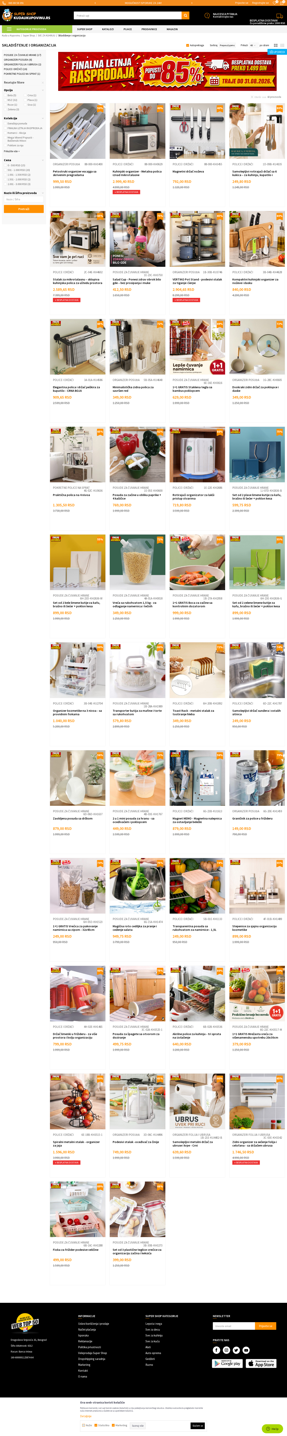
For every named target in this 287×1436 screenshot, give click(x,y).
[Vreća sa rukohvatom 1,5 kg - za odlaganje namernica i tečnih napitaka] (137, 562)
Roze (12, 104)
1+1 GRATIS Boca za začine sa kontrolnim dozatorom (192, 604)
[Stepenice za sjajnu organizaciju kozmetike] (257, 886)
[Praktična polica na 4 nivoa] (77, 454)
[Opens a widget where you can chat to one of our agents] (272, 1429)
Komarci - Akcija (17, 133)
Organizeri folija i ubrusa (22, 64)
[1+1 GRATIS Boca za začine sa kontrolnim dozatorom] (197, 562)
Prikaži (244, 45)
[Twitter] (236, 1350)
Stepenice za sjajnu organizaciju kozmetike (254, 927)
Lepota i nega (153, 1323)
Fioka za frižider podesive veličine (75, 1249)
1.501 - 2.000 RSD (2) (19, 179)
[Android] (228, 1363)
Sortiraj (213, 45)
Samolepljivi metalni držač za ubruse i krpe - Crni (193, 1143)
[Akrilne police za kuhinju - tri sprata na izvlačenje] (197, 993)
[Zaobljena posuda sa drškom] (77, 778)
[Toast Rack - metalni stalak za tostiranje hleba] (197, 670)
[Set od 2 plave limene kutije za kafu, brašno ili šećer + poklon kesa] (257, 454)
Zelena (13, 109)
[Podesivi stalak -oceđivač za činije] (137, 1101)
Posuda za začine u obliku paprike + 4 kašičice (137, 496)
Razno (149, 1364)
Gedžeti (150, 1358)
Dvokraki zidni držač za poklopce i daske (255, 388)
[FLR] (167, 71)
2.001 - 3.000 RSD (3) (19, 184)
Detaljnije (86, 1416)
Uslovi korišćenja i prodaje (93, 1323)
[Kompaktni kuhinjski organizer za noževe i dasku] (257, 239)
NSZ (12, 100)
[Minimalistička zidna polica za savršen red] (137, 347)
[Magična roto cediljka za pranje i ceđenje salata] (137, 886)
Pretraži (23, 209)
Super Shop (29, 35)
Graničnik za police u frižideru (252, 818)
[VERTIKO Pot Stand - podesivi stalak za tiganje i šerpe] (197, 239)
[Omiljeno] (274, 3)
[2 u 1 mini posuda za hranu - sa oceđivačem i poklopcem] (137, 778)
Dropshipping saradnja (91, 1358)
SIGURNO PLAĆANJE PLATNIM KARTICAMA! (139, 3)
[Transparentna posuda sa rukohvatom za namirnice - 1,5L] (197, 886)
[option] (140, 3)
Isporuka (83, 1335)
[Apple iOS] (261, 1363)
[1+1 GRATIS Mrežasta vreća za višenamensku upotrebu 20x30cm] (257, 993)
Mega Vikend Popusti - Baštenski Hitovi (20, 139)
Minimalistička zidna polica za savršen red (133, 388)
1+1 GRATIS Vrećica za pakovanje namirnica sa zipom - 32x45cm (75, 927)
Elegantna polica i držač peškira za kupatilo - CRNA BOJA (76, 388)
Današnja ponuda (17, 123)
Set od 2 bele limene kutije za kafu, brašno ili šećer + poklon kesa (76, 604)
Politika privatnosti (89, 1347)
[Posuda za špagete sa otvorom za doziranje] (137, 993)
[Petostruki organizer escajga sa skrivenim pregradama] (77, 131)
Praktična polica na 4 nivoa (71, 495)
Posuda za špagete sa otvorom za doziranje (136, 1035)
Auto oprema (153, 1353)
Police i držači (15, 69)
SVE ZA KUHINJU (46, 35)
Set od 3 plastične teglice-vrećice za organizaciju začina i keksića (137, 1251)
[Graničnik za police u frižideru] (257, 778)
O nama (82, 1376)
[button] (132, 15)
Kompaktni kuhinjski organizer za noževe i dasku (255, 281)
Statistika (103, 1425)
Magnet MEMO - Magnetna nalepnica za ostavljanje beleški (197, 820)
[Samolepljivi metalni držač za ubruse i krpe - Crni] (197, 1101)
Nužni (89, 1425)
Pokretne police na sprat (22, 73)
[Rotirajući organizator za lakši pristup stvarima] (197, 454)
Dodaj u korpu (80, 200)
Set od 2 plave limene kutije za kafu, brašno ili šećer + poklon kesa (256, 496)
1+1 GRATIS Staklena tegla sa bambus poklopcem (192, 388)
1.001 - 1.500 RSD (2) (19, 174)
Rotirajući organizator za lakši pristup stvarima (193, 496)
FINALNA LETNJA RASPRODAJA (25, 128)
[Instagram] (226, 1350)
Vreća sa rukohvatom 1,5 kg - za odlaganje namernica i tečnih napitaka (134, 606)
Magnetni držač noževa (188, 171)
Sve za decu (152, 1329)
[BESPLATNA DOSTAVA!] (279, 15)
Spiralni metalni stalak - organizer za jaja (76, 1143)
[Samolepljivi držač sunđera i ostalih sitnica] (257, 670)
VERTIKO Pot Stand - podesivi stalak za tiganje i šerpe (197, 281)
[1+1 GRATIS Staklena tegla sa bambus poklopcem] (197, 347)
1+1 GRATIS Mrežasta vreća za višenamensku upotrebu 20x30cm (255, 1035)
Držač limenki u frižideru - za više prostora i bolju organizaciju (75, 1035)
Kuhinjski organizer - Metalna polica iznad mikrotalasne (137, 173)
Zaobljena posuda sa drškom (73, 818)
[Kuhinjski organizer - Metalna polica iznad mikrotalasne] (137, 131)
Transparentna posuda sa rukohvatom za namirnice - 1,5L (195, 927)
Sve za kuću (152, 1341)
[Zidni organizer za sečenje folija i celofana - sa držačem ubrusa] (257, 1101)
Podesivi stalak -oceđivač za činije (136, 1142)
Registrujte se (260, 2)
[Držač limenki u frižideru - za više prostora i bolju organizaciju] (77, 993)
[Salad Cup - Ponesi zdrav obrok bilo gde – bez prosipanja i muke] (137, 239)
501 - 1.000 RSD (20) (19, 170)
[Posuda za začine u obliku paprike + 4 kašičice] (137, 454)
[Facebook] (216, 1350)
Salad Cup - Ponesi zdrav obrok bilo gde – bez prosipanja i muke (137, 281)
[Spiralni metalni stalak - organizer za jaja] (77, 1101)
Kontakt (83, 1370)
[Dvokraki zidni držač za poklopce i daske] (257, 347)
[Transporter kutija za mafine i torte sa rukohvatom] (137, 670)
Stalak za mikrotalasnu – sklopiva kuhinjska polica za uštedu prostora (77, 281)
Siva (32, 104)
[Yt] (246, 1350)
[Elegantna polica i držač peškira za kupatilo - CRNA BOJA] (77, 347)
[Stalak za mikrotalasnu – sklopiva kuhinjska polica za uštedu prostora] (77, 239)
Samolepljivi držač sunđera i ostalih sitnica (256, 712)
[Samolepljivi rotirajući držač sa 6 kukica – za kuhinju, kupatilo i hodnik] (257, 131)
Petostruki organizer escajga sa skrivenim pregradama (74, 173)
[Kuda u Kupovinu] (26, 15)
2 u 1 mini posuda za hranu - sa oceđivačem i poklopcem (133, 820)
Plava (32, 100)
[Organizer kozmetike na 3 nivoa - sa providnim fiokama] (77, 670)
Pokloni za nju (15, 145)
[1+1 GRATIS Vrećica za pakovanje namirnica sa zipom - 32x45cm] (77, 886)
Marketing (84, 1364)
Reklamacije (85, 1341)
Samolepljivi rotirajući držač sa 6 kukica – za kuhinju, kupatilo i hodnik (254, 175)
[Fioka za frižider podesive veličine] (77, 1209)
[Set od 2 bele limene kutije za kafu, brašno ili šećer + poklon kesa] (77, 562)
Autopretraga (197, 45)
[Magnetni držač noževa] (197, 131)
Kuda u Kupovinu (11, 35)
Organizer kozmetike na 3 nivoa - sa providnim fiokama (77, 712)
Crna (32, 95)
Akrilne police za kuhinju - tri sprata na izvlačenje (197, 1035)
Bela (12, 95)
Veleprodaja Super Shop (92, 1353)
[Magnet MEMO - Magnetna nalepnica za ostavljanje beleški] (197, 778)
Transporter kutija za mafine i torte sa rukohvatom (137, 712)
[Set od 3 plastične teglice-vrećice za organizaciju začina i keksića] (137, 1209)
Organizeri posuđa (18, 59)
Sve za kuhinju (154, 1335)
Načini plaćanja (87, 1329)
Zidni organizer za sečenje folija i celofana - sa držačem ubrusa (254, 1143)
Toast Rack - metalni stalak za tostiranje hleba (193, 712)
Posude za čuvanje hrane (22, 55)
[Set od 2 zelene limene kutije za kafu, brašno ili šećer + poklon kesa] (257, 562)
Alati (148, 1347)
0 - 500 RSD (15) (16, 165)
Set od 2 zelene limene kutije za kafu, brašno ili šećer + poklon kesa (256, 604)
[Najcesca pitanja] (207, 15)
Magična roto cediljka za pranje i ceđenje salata (135, 927)
